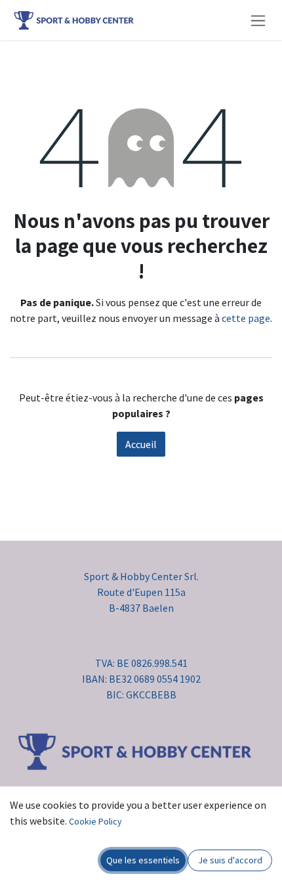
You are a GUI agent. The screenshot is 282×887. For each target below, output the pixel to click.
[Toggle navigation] (258, 20)
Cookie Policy (95, 821)
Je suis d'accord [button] (230, 860)
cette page (246, 318)
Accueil (141, 444)
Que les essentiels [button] (143, 860)
